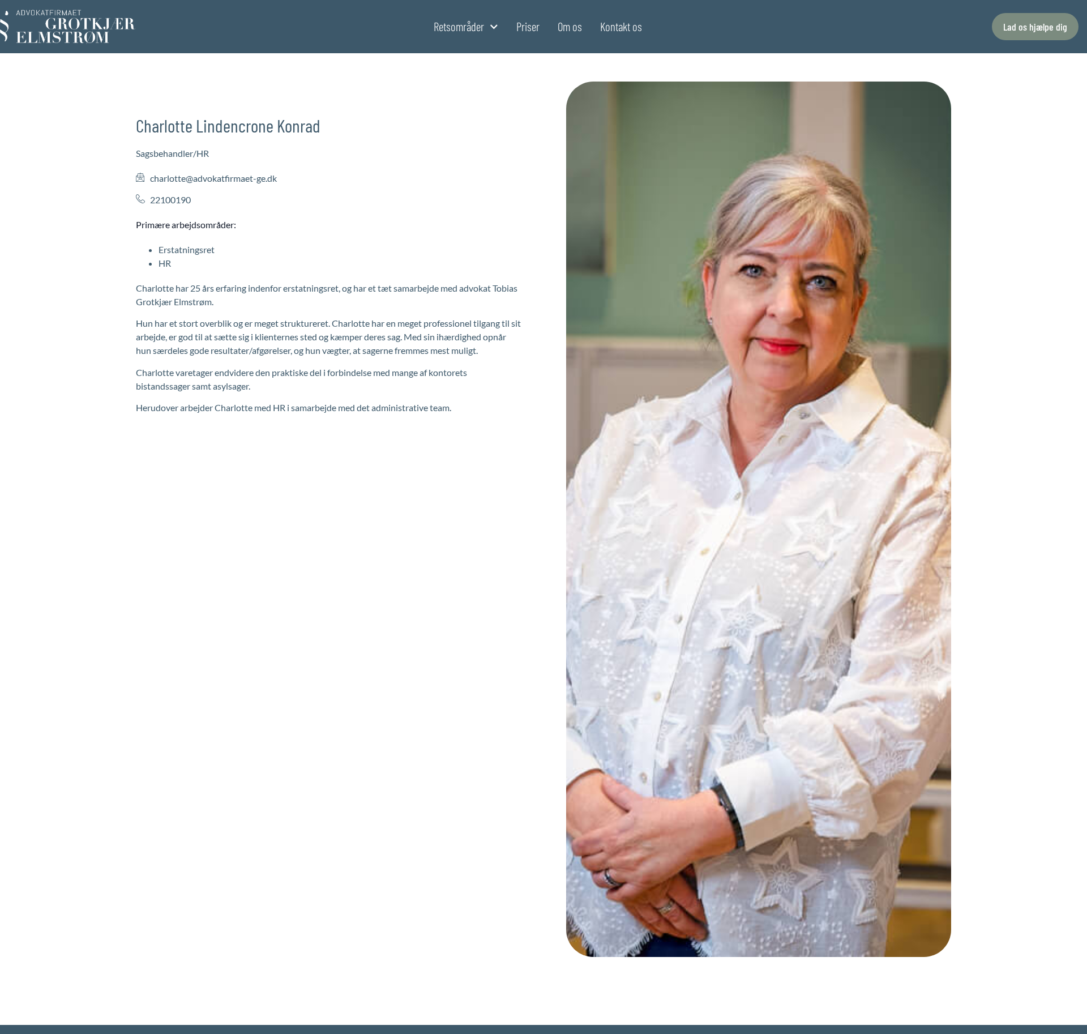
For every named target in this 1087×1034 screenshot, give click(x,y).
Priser (528, 26)
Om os (570, 26)
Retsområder (459, 26)
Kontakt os (621, 26)
